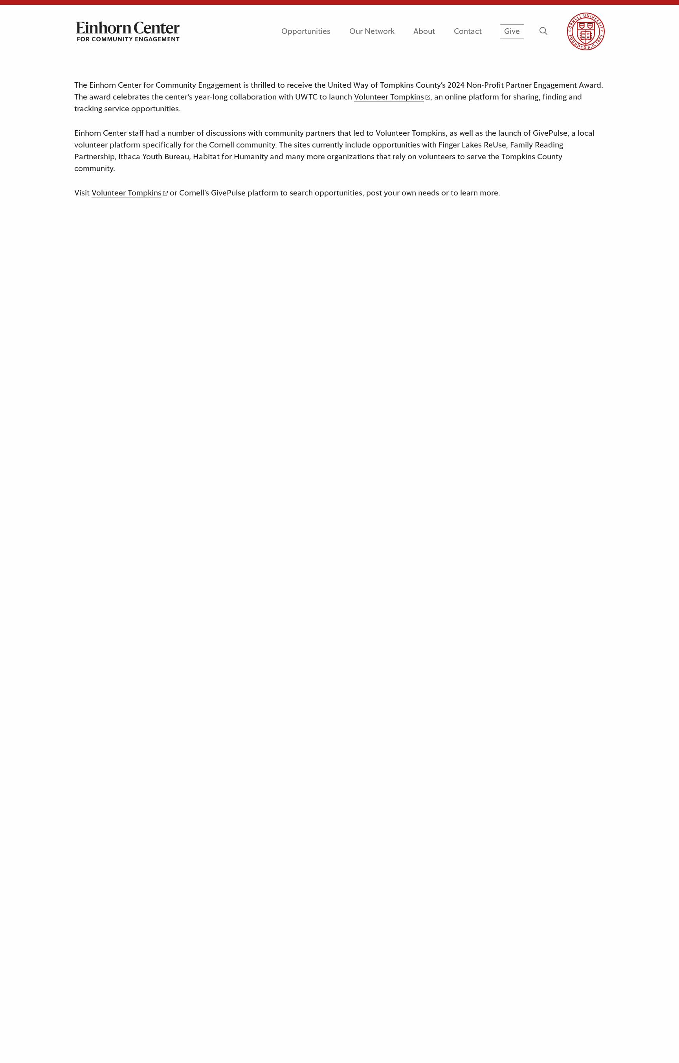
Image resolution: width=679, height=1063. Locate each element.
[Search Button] (543, 31)
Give (512, 31)
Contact (468, 31)
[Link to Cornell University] (576, 31)
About (424, 31)
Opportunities (305, 31)
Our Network (372, 31)
